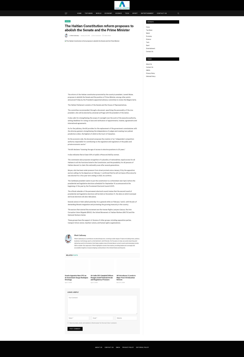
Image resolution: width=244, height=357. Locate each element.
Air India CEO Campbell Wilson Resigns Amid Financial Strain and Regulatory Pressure (102, 278)
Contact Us (162, 13)
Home (79, 13)
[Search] (178, 13)
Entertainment (147, 13)
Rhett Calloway (75, 35)
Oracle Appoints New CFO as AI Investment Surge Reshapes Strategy (76, 278)
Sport (135, 13)
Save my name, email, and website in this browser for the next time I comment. (93, 323)
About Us (149, 64)
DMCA (148, 70)
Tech (127, 13)
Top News (89, 13)
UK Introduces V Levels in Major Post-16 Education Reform (126, 278)
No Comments (97, 35)
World (98, 13)
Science (118, 13)
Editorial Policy (150, 76)
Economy (108, 13)
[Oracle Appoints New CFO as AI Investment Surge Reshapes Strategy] (76, 266)
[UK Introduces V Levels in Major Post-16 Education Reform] (128, 266)
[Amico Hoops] (122, 5)
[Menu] (66, 13)
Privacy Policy (150, 73)
